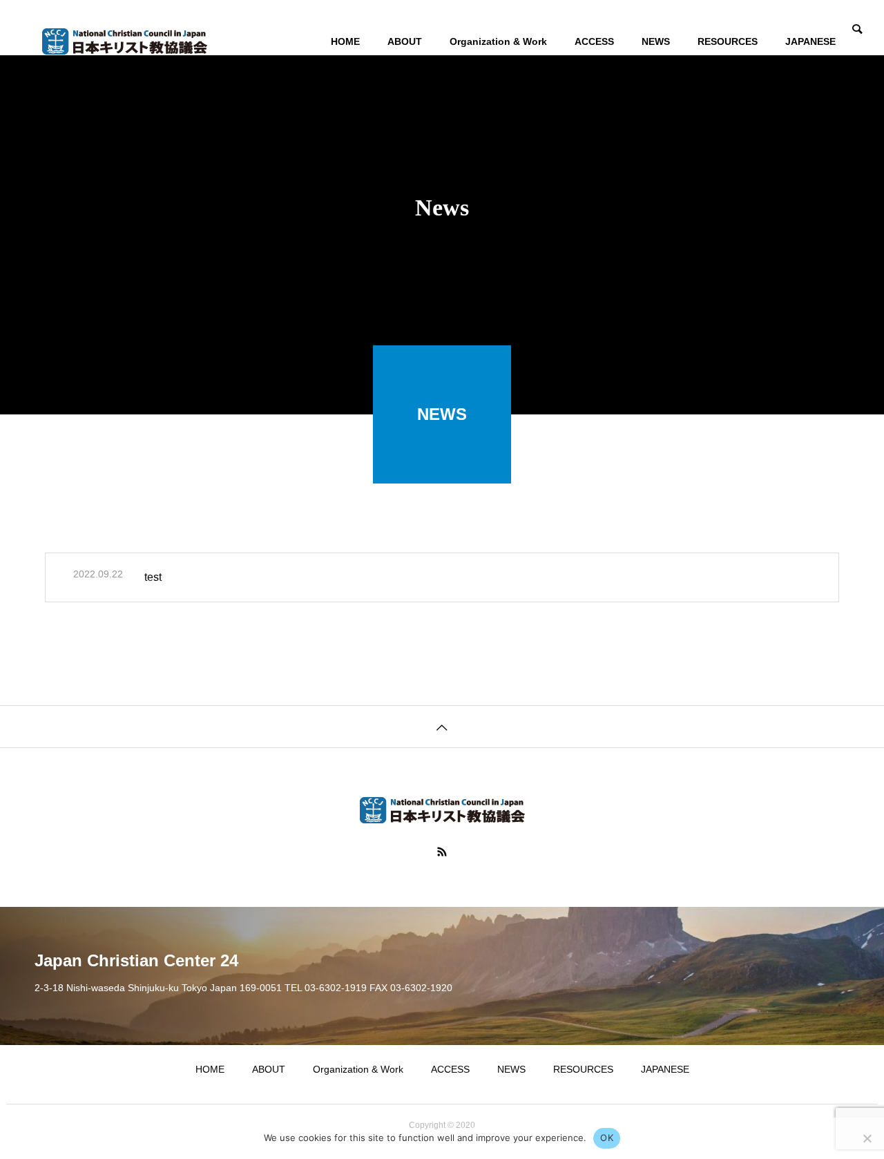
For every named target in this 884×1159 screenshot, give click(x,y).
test (153, 577)
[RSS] (442, 852)
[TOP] (442, 726)
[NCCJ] (124, 41)
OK (606, 1137)
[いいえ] (867, 1138)
